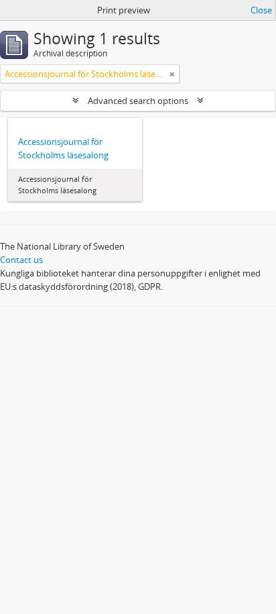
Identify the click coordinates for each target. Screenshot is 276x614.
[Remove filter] (172, 74)
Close (261, 10)
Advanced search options (138, 101)
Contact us (21, 260)
